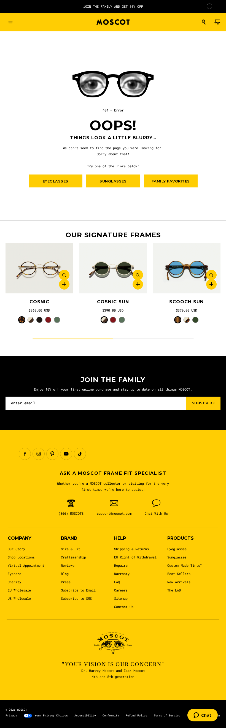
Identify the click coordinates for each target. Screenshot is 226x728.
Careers (121, 590)
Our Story (16, 549)
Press (66, 582)
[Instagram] (39, 454)
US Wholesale (19, 598)
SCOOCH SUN (186, 301)
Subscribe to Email (78, 590)
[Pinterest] (52, 454)
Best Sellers (178, 573)
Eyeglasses (177, 549)
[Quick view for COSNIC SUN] (138, 275)
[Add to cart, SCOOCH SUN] (211, 284)
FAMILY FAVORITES (171, 181)
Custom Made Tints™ (184, 565)
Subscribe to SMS (76, 598)
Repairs (121, 565)
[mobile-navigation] (10, 22)
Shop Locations (21, 557)
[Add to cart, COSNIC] (64, 284)
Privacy (11, 715)
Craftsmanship (73, 557)
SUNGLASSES (113, 181)
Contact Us (123, 606)
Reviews (67, 565)
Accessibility (85, 715)
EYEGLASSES (55, 181)
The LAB (174, 590)
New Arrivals (178, 582)
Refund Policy (136, 715)
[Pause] (209, 6)
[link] (39, 268)
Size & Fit (70, 549)
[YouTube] (66, 454)
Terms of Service (167, 715)
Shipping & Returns (131, 549)
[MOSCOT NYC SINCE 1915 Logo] (113, 22)
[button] (204, 22)
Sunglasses (177, 557)
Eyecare (14, 573)
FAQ (117, 582)
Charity (14, 582)
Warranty (122, 573)
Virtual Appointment (26, 565)
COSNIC (39, 301)
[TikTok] (80, 454)
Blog (65, 573)
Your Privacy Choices (51, 715)
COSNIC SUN (113, 301)
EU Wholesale (19, 590)
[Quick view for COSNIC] (64, 275)
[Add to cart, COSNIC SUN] (138, 284)
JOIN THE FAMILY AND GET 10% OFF (113, 6)
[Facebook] (25, 454)
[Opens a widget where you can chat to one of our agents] (202, 715)
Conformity (111, 715)
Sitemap (121, 598)
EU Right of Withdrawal (135, 557)
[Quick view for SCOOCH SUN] (211, 275)
